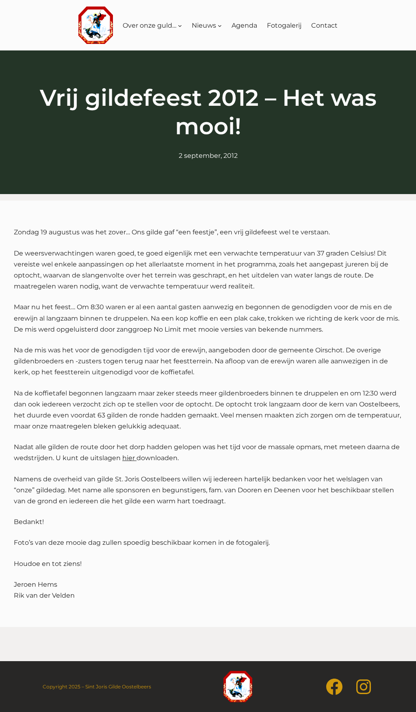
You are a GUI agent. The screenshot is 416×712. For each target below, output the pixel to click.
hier (129, 458)
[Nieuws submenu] (220, 25)
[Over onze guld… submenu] (180, 25)
